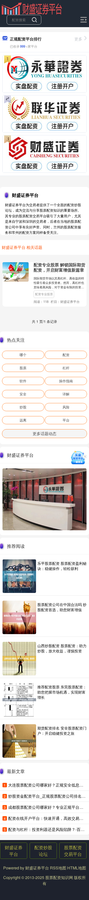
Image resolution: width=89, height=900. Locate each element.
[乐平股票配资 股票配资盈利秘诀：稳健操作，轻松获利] (19, 576)
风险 (66, 406)
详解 (66, 393)
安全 (23, 393)
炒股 (23, 406)
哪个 (23, 354)
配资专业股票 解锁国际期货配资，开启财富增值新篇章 (59, 267)
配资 (66, 354)
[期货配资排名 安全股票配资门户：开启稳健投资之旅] (19, 741)
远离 (23, 420)
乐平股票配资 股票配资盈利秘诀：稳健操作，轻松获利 (62, 566)
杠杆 (66, 367)
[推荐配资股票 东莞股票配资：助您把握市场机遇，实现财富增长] (19, 699)
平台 (66, 420)
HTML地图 (76, 868)
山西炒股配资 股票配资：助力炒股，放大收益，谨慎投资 (62, 648)
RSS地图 (58, 868)
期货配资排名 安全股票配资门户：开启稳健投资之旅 (62, 730)
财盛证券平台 (13, 850)
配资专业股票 (44, 294)
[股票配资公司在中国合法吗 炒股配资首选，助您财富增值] (19, 617)
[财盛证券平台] (32, 8)
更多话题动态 (44, 433)
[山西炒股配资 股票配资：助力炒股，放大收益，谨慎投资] (19, 658)
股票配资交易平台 (73, 850)
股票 (23, 367)
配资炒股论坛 (43, 850)
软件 (23, 380)
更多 (78, 39)
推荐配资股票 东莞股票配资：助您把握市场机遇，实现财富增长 (62, 692)
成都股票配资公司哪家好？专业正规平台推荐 (47, 807)
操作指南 (66, 380)
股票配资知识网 (59, 877)
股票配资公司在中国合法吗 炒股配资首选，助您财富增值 (62, 607)
